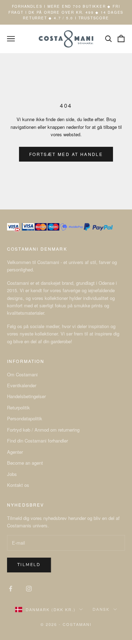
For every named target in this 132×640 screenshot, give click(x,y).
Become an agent (25, 462)
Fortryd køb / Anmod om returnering (43, 429)
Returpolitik (18, 407)
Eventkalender (21, 385)
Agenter (15, 451)
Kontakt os (18, 485)
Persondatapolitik (24, 418)
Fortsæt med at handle (66, 154)
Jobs (12, 474)
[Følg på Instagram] (28, 588)
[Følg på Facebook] (10, 588)
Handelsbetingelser (26, 396)
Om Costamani (22, 374)
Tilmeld (29, 564)
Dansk (101, 609)
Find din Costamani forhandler (37, 440)
